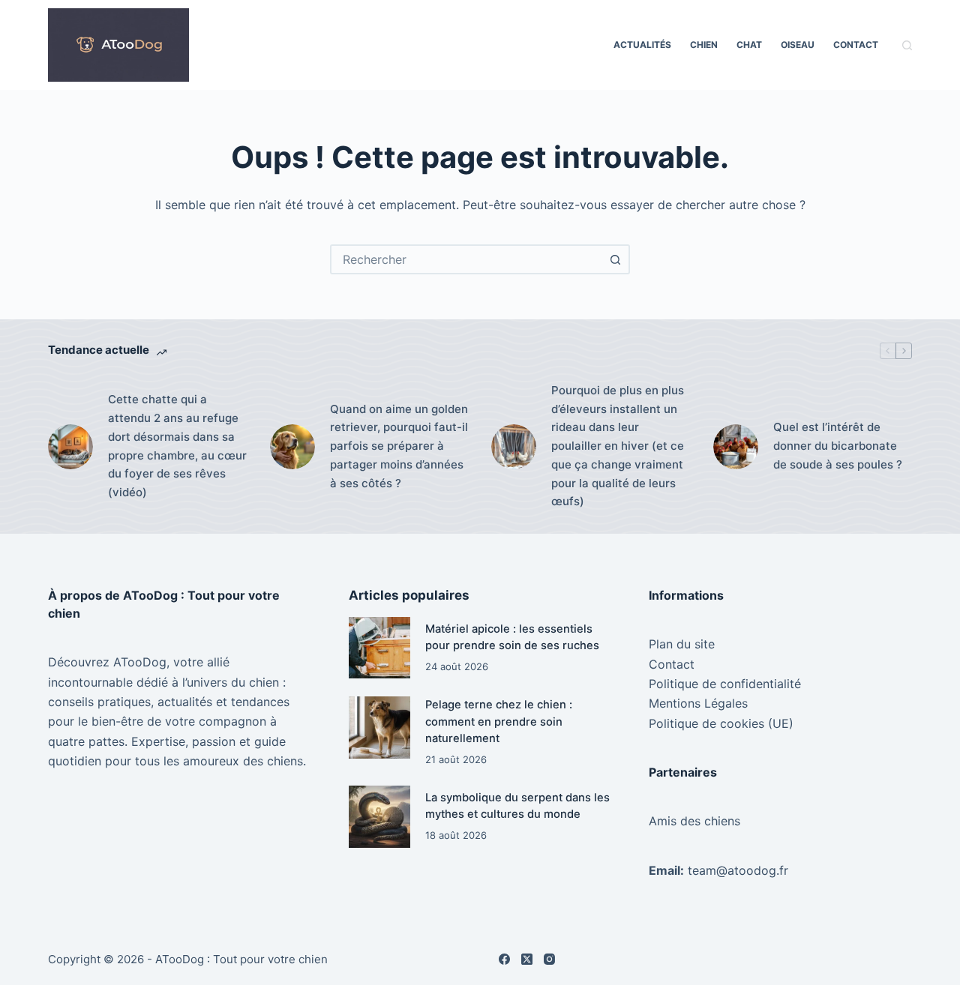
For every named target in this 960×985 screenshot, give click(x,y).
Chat (749, 44)
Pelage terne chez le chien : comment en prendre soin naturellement (498, 721)
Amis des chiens (694, 820)
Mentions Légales (698, 703)
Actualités (642, 44)
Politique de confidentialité (725, 683)
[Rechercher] (907, 45)
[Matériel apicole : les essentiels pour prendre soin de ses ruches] (380, 648)
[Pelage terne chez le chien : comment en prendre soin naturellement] (380, 727)
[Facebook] (504, 959)
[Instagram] (549, 959)
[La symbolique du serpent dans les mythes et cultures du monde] (380, 817)
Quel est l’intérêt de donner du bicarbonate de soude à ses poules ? (837, 446)
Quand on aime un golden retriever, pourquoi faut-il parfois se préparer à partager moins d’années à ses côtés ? (399, 446)
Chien (704, 44)
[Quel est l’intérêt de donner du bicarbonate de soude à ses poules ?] (735, 446)
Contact (855, 44)
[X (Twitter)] (526, 959)
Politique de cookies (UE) (721, 723)
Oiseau (797, 44)
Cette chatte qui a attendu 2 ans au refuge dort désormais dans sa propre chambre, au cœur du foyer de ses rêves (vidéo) (177, 445)
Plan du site (682, 643)
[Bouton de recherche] (615, 259)
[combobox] (467, 259)
